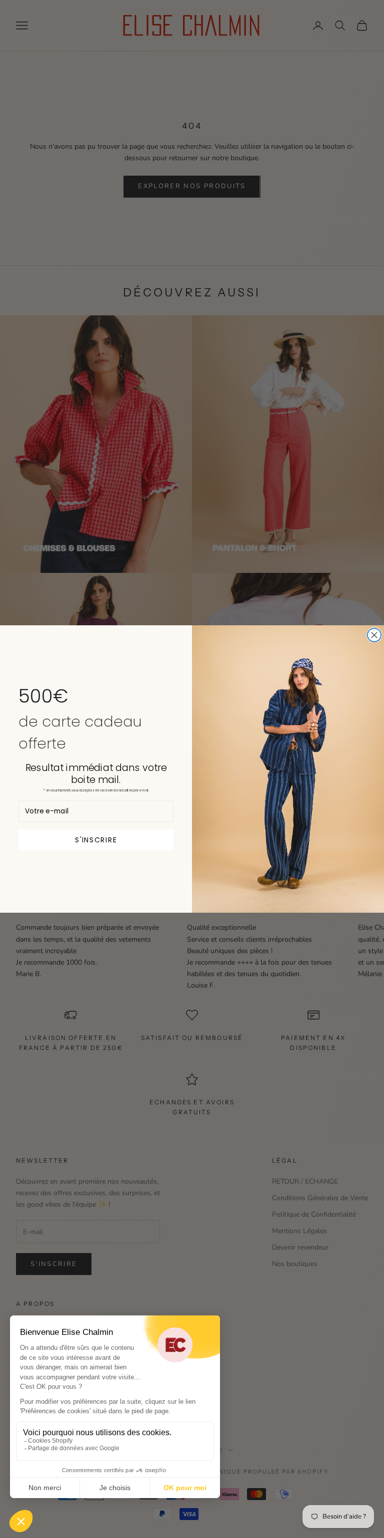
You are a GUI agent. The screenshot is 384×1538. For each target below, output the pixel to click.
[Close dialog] (374, 635)
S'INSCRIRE (96, 839)
